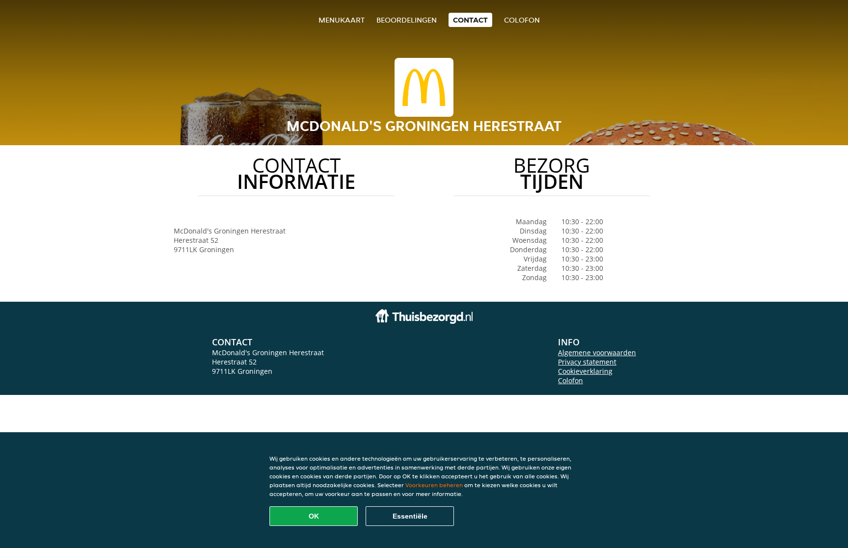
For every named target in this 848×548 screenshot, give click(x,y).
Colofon (570, 380)
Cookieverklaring (585, 371)
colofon (522, 20)
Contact (470, 20)
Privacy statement (587, 361)
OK (314, 516)
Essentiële (410, 516)
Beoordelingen (406, 20)
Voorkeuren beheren (434, 485)
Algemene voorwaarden (597, 352)
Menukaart (341, 20)
